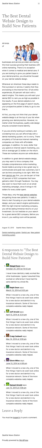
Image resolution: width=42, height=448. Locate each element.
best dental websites (28, 195)
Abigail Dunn (15, 266)
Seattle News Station (11, 3)
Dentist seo (25, 232)
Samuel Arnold (16, 385)
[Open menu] (39, 3)
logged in (17, 417)
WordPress (23, 440)
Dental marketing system (11, 232)
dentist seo (10, 175)
